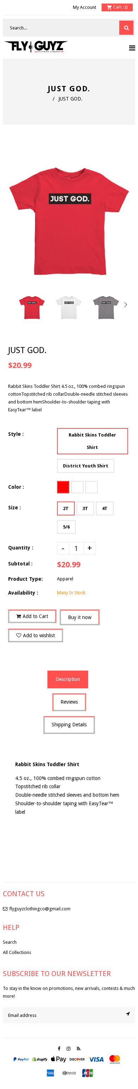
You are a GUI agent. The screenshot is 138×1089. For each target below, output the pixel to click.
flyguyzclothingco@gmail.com (39, 908)
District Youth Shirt (85, 465)
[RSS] (78, 1048)
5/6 (66, 527)
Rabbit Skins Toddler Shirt (92, 441)
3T (85, 508)
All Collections (17, 952)
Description (68, 679)
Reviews (69, 702)
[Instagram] (68, 1048)
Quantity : (20, 548)
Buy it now (79, 617)
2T (66, 508)
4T (105, 508)
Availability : (23, 593)
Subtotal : (20, 564)
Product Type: (25, 579)
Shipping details (69, 724)
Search (10, 942)
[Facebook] (59, 1048)
